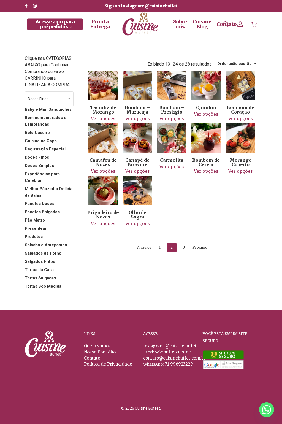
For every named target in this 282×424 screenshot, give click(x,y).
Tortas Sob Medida (43, 286)
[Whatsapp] (266, 409)
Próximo (199, 247)
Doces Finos (37, 157)
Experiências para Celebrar (42, 177)
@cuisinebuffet (181, 346)
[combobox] (49, 98)
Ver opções (103, 118)
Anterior (144, 247)
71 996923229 (178, 364)
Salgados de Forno (43, 253)
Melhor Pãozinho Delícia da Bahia (48, 192)
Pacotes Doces (39, 203)
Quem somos (97, 346)
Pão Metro (35, 220)
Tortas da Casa (39, 269)
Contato (92, 358)
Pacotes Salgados (42, 211)
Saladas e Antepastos (46, 244)
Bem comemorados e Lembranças (45, 121)
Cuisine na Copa (41, 140)
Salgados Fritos (40, 261)
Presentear (36, 228)
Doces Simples (39, 165)
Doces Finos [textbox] (38, 99)
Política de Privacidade (108, 364)
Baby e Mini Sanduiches (48, 109)
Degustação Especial (45, 149)
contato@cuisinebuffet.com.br (174, 358)
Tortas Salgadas (40, 278)
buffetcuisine (177, 352)
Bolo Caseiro (37, 132)
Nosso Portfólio (100, 352)
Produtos (34, 236)
